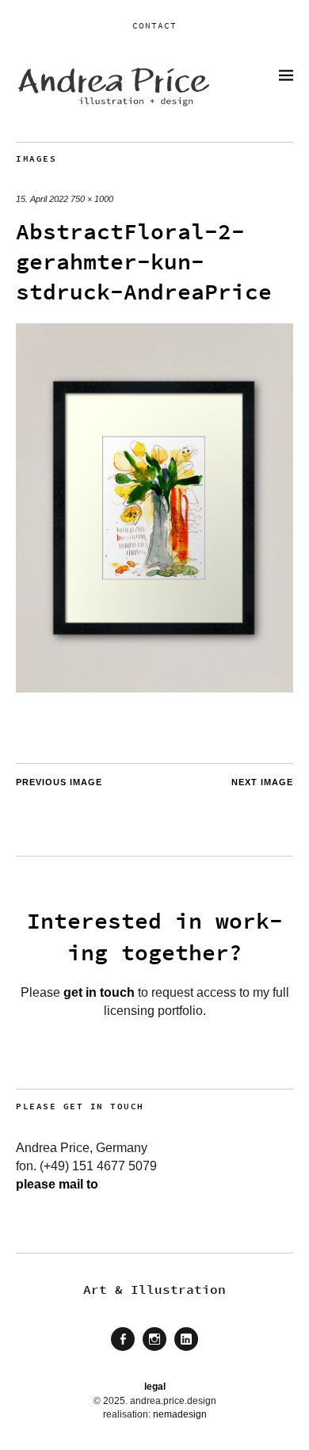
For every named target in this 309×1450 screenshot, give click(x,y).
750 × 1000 (92, 199)
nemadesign (180, 1414)
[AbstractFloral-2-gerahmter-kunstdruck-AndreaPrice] (154, 688)
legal (155, 1386)
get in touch (99, 992)
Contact (154, 25)
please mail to (57, 1184)
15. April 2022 (42, 199)
